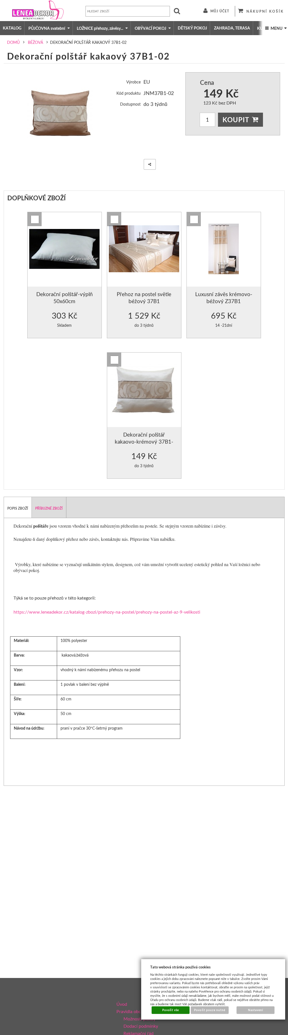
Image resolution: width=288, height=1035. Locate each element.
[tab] (18, 507)
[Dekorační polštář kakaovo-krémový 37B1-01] (144, 390)
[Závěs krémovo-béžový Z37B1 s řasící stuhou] (223, 249)
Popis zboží (17, 508)
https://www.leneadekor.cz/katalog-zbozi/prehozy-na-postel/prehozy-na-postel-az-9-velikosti (107, 611)
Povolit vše (170, 1010)
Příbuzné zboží (49, 508)
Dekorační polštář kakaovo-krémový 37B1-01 (144, 441)
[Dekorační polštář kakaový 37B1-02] (60, 113)
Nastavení (255, 1010)
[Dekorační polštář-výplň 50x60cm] (64, 249)
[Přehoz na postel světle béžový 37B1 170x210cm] (144, 249)
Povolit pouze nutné (209, 1010)
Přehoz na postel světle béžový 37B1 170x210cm (144, 301)
